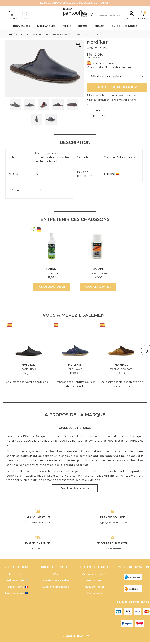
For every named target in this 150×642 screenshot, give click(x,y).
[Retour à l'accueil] (75, 12)
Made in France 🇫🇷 (16, 586)
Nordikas (75, 34)
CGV (55, 574)
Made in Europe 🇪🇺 (16, 592)
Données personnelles (55, 580)
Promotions (94, 592)
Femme (67, 26)
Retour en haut (73, 635)
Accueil (20, 34)
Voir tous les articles (75, 488)
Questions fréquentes (55, 586)
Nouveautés (21, 26)
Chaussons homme (37, 34)
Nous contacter (94, 586)
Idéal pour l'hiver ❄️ (17, 580)
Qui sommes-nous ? (124, 26)
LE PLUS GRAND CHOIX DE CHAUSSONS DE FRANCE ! (75, 2)
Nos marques (46, 26)
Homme (82, 26)
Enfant (99, 26)
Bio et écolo (16, 574)
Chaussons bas (59, 34)
